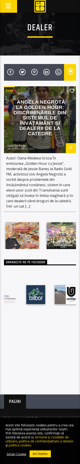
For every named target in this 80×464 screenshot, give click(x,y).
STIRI (9, 91)
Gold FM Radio (17, 146)
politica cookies (20, 445)
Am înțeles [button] (40, 454)
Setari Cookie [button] (16, 454)
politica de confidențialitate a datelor (46, 441)
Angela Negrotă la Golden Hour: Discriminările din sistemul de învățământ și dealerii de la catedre (40, 117)
